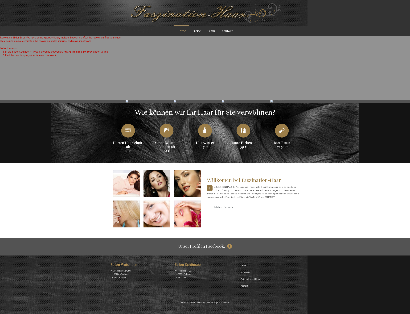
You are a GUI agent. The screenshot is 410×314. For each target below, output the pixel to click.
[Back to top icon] (397, 309)
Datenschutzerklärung (251, 279)
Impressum (246, 272)
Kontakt (244, 286)
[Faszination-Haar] (205, 13)
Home (243, 265)
